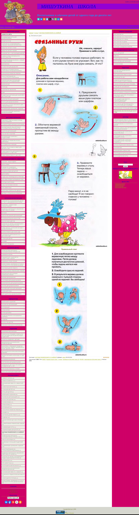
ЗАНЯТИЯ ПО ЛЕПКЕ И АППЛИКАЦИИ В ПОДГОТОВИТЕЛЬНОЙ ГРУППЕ (12, 457)
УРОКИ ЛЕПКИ (6, 404)
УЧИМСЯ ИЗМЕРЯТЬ (7, 380)
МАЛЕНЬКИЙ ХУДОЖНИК (8, 394)
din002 (44, 359)
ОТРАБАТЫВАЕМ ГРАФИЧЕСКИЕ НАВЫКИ (13, 423)
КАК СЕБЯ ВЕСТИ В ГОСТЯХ (121, 44)
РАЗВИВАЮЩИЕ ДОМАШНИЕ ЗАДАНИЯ (12, 445)
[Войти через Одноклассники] (20, 502)
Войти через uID (13, 498)
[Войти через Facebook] (9, 502)
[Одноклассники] (44, 19)
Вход (13, 27)
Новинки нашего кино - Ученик (54, 359)
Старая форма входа (13, 506)
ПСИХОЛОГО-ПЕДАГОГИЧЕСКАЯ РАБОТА (13, 474)
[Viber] (52, 19)
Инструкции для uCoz (120, 187)
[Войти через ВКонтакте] (6, 502)
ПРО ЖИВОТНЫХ (6, 463)
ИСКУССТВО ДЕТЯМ (7, 399)
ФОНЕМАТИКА (6, 460)
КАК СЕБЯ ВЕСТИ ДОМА (120, 41)
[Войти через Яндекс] (13, 502)
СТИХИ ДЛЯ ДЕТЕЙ (7, 389)
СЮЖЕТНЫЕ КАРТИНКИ (8, 386)
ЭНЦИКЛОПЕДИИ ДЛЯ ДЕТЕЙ (10, 429)
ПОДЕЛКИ (4, 417)
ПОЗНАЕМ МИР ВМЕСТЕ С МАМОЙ (11, 472)
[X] (50, 19)
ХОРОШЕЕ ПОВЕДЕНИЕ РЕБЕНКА (123, 46)
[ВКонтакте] (41, 19)
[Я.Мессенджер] (38, 19)
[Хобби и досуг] (125, 178)
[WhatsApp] (55, 19)
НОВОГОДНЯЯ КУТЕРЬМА (9, 478)
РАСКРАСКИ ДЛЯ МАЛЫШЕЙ (9, 397)
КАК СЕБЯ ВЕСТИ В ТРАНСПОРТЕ (123, 36)
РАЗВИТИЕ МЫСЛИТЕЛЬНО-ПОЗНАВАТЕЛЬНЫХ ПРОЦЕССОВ (11, 436)
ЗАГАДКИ (4, 412)
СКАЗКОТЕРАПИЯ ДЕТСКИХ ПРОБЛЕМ (12, 420)
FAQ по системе (119, 186)
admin (63, 357)
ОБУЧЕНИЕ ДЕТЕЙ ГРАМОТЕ (10, 414)
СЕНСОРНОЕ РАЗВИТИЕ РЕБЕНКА (11, 409)
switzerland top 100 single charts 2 (92, 359)
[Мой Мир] (58, 19)
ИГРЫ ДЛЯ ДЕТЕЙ (7, 392)
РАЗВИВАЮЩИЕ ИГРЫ (8, 427)
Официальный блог (120, 183)
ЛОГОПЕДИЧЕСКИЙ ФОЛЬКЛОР (10, 465)
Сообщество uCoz (120, 185)
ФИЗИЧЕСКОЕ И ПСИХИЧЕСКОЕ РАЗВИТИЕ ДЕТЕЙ (11, 469)
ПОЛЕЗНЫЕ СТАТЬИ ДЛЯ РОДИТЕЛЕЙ (12, 442)
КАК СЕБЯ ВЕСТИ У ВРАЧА (121, 39)
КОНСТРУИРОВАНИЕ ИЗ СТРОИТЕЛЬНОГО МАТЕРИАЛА (10, 450)
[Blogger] (61, 19)
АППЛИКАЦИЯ (6, 407)
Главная (2, 27)
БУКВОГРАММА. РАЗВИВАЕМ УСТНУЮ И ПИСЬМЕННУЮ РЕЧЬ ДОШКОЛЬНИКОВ (13, 481)
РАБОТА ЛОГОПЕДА (7, 439)
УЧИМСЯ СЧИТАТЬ (7, 378)
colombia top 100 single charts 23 (71, 359)
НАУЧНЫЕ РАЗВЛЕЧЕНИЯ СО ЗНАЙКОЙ (13, 432)
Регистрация (8, 27)
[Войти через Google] (16, 502)
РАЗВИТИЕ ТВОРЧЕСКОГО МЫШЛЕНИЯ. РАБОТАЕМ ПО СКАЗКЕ (13, 453)
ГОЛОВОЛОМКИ (6, 402)
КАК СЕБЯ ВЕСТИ (118, 34)
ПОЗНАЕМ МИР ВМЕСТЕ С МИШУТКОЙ (12, 383)
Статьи (36, 32)
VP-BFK (82, 359)
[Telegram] (47, 19)
